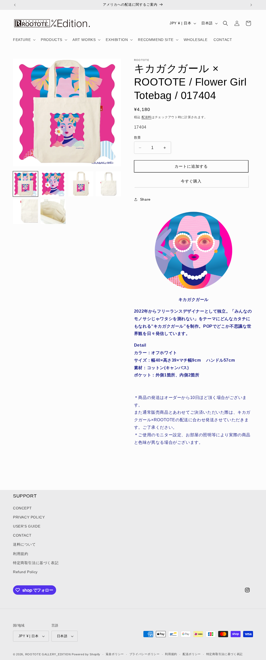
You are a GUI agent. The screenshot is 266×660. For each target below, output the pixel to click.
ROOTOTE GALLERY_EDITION (48, 654)
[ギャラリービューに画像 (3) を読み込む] (80, 183)
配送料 (146, 117)
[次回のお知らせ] (251, 5)
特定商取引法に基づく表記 (35, 563)
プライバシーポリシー (144, 654)
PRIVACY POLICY (29, 517)
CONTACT (22, 535)
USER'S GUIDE (26, 526)
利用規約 (20, 554)
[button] (24, 39)
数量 (137, 137)
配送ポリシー (192, 654)
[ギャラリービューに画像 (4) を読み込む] (108, 183)
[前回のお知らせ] (15, 5)
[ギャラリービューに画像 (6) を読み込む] (53, 211)
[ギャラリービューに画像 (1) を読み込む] (25, 183)
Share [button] (145, 199)
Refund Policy (25, 572)
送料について (24, 544)
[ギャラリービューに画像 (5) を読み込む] (25, 211)
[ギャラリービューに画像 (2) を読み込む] (53, 183)
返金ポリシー (115, 654)
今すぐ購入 (191, 181)
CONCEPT (22, 508)
